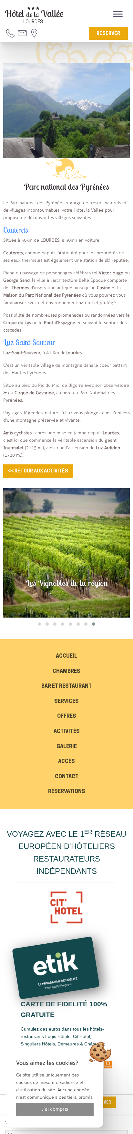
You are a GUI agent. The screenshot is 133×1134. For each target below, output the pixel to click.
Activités (67, 731)
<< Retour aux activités (38, 471)
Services (66, 701)
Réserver (108, 33)
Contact (66, 776)
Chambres (66, 671)
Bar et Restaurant (66, 686)
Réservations (66, 791)
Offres (66, 716)
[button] (39, 624)
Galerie (66, 746)
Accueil (66, 656)
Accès (66, 761)
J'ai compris (55, 1109)
